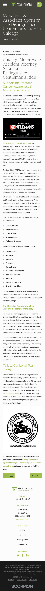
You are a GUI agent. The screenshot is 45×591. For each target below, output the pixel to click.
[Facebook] (22, 555)
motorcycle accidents (11, 393)
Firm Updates (22, 540)
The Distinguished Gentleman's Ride (17, 143)
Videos (22, 535)
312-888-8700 (22, 498)
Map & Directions (22, 519)
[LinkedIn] (27, 555)
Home (22, 530)
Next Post (36, 476)
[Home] (21, 4)
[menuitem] (11, 579)
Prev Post (9, 476)
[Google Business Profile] (17, 555)
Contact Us (22, 545)
